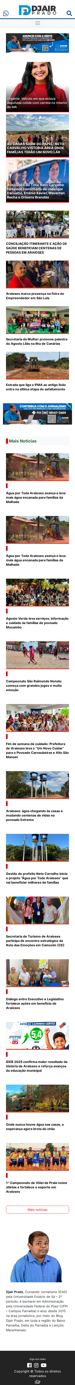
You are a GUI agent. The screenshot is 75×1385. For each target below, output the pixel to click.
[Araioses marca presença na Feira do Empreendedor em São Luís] (37, 274)
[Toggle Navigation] (37, 23)
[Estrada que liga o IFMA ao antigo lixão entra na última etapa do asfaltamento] (37, 365)
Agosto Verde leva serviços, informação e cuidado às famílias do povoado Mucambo (37, 622)
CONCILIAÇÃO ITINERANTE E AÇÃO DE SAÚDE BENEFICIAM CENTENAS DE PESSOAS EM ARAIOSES (36, 248)
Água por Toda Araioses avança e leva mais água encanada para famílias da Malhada (36, 497)
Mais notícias (37, 1210)
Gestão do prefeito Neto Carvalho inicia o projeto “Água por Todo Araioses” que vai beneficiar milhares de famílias (37, 878)
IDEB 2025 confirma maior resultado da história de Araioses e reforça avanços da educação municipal (36, 1066)
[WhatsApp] (6, 13)
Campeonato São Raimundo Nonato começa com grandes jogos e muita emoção (34, 685)
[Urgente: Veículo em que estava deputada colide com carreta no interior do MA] (37, 86)
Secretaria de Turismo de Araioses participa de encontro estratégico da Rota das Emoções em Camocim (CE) (36, 940)
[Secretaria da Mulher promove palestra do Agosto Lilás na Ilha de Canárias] (37, 320)
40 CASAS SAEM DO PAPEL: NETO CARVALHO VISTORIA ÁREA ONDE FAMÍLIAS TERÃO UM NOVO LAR (35, 148)
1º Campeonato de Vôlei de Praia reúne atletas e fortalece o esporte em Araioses (36, 1187)
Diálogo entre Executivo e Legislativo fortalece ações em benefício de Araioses (35, 1003)
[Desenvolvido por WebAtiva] (38, 1382)
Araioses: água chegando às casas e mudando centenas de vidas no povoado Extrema (34, 815)
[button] (10, 88)
